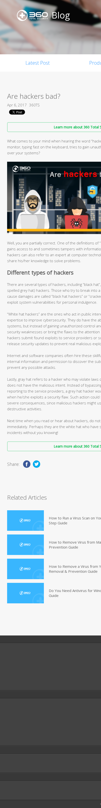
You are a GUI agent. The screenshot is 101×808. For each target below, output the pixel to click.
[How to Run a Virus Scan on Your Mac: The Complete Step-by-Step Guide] (25, 520)
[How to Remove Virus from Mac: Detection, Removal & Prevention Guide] (25, 544)
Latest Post (37, 62)
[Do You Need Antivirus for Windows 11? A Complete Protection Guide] (25, 593)
